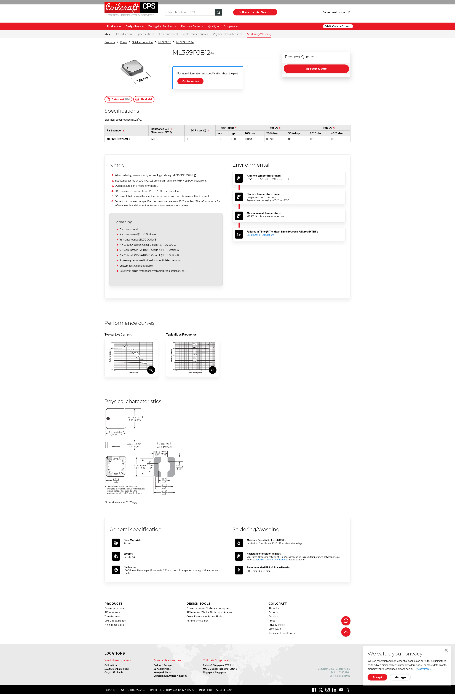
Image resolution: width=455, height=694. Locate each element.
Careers (273, 612)
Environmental (168, 34)
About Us (274, 608)
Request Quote (316, 68)
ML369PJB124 (185, 42)
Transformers (113, 616)
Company (229, 26)
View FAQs (275, 629)
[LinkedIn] (334, 689)
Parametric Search (257, 12)
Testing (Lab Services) (160, 26)
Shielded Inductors (142, 42)
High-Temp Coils (114, 624)
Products (112, 26)
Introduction (124, 34)
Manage (400, 677)
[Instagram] (327, 689)
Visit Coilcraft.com (337, 26)
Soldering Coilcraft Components (272, 559)
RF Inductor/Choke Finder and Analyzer (210, 612)
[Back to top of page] (345, 632)
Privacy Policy (277, 624)
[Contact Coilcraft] (345, 620)
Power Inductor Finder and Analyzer (207, 608)
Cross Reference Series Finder (204, 616)
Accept (377, 677)
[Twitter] (320, 689)
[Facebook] (313, 689)
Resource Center (190, 26)
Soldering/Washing (259, 34)
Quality (212, 26)
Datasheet (118, 99)
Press (272, 620)
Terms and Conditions (282, 633)
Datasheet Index (334, 12)
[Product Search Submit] (218, 12)
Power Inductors (114, 608)
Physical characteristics (227, 34)
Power (123, 42)
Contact (273, 616)
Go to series (190, 81)
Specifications (145, 34)
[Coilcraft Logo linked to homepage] (131, 10)
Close (446, 650)
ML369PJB (164, 42)
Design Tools (133, 26)
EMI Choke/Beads (115, 620)
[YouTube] (341, 689)
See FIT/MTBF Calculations (260, 235)
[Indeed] (348, 689)
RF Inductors (112, 612)
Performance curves (195, 34)
